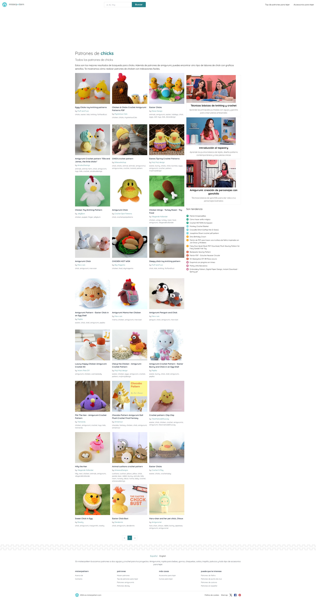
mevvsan (93, 268)
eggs (151, 117)
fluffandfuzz (102, 114)
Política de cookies (212, 595)
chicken (115, 117)
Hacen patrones (123, 575)
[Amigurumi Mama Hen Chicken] (129, 293)
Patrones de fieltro (208, 575)
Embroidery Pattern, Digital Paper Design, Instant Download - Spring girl (214, 270)
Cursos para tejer (166, 579)
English (162, 556)
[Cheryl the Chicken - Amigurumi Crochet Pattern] (129, 345)
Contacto (78, 579)
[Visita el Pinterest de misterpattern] (239, 595)
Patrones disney (123, 586)
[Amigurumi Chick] (129, 191)
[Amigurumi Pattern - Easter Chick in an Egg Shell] (92, 293)
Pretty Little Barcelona (198, 266)
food (174, 220)
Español (154, 556)
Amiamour (119, 422)
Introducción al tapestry (213, 147)
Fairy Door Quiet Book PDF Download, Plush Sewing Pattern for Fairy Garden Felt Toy (215, 247)
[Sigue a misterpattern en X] (231, 595)
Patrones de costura (209, 582)
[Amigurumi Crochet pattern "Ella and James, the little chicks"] (92, 139)
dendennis (130, 526)
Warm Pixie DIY (84, 370)
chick (181, 114)
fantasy (123, 425)
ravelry (101, 526)
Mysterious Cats (121, 114)
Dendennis (119, 522)
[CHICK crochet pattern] (129, 139)
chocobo (115, 425)
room (114, 478)
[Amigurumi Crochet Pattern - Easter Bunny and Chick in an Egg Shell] (166, 345)
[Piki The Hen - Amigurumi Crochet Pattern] (92, 396)
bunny (157, 166)
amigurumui (140, 166)
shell (87, 323)
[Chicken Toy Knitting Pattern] (92, 191)
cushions (115, 473)
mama (114, 320)
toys (159, 117)
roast (170, 220)
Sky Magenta (120, 265)
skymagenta (128, 268)
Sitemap (224, 595)
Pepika (80, 319)
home (131, 478)
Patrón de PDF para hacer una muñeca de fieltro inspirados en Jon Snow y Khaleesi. (214, 241)
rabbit (124, 476)
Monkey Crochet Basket (199, 226)
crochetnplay (166, 473)
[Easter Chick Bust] (129, 499)
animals (152, 114)
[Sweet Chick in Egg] (92, 499)
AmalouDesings (84, 165)
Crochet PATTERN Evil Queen (201, 223)
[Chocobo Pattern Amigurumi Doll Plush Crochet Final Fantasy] (129, 396)
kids (88, 114)
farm (90, 169)
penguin (152, 320)
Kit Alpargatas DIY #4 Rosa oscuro (203, 259)
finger (90, 217)
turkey (164, 220)
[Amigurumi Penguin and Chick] (166, 293)
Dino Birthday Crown (198, 237)
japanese (178, 526)
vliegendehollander (166, 222)
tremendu (79, 428)
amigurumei (163, 528)
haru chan (153, 526)
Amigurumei (156, 522)
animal (84, 169)
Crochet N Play (157, 470)
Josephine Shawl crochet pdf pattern (204, 233)
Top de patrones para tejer (277, 4)
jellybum (97, 217)
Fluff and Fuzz (83, 111)
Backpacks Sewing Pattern (200, 252)
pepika (102, 323)
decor (126, 478)
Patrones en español (209, 586)
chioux (160, 526)
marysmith (93, 526)
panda (114, 476)
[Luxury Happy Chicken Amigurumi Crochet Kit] (92, 345)
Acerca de (79, 575)
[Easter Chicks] (166, 88)
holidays (175, 114)
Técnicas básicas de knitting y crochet (214, 105)
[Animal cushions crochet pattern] (129, 447)
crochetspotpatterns (125, 217)
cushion (123, 473)
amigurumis (178, 422)
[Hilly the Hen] (92, 447)
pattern (139, 168)
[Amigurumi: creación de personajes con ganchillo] (213, 173)
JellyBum (81, 213)
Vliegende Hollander (160, 216)
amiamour (116, 428)
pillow (135, 473)
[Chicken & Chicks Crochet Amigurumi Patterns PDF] (129, 88)
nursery (120, 478)
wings (158, 220)
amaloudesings (96, 171)
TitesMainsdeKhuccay (160, 419)
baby (137, 478)
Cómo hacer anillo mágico (200, 219)
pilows (129, 473)
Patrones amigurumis (125, 582)
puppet (84, 217)
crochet (86, 171)
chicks (77, 114)
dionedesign (171, 117)
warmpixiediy (96, 374)
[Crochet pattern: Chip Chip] (166, 396)
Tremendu (82, 422)
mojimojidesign (155, 171)
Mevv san (81, 265)
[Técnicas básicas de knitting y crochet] (213, 89)
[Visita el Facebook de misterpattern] (235, 595)
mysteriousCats (131, 117)
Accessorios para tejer (304, 4)
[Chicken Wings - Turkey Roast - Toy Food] (166, 191)
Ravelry (80, 522)
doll (155, 117)
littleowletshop (120, 162)
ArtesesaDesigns (121, 470)
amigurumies (117, 168)
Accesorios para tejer (167, 575)
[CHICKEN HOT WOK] (129, 242)
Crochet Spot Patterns (123, 213)
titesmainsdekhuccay (167, 425)
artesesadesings (118, 481)
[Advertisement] (158, 27)
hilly (76, 473)
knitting (94, 114)
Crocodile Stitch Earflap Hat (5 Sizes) (204, 230)
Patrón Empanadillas (198, 216)
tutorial (133, 168)
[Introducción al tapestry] (213, 131)
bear (119, 476)
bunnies (174, 166)
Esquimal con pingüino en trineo (202, 262)
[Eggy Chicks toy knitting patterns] (92, 88)
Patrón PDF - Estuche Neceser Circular (205, 255)
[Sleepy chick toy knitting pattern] (166, 242)
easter (83, 114)
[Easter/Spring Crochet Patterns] (166, 139)
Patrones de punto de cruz (211, 579)
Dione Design (157, 111)
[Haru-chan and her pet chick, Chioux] (166, 499)
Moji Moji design (158, 162)
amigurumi (160, 114)
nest (80, 473)
